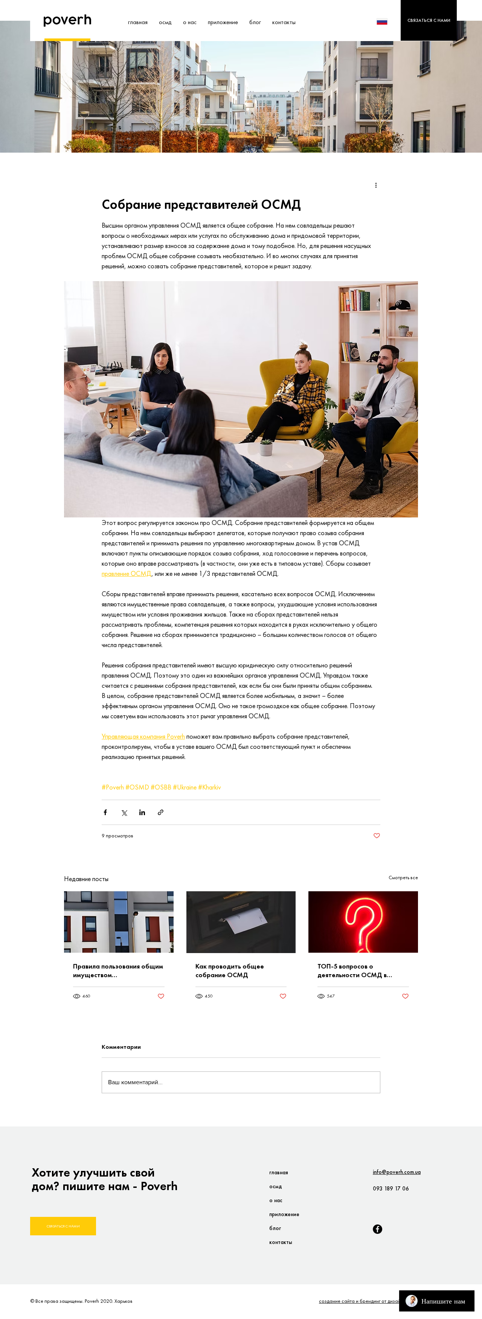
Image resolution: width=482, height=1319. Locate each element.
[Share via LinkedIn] (142, 812)
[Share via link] (160, 812)
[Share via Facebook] (105, 812)
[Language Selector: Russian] (386, 21)
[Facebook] (377, 1229)
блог (275, 1228)
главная (278, 1172)
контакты (280, 1242)
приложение (284, 1214)
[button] (429, 20)
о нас (275, 1200)
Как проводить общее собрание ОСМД (229, 970)
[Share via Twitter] (123, 812)
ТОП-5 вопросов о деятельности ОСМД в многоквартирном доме (353, 970)
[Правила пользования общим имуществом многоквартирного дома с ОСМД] (119, 922)
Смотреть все (403, 877)
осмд (275, 1186)
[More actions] (375, 185)
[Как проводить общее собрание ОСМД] (241, 922)
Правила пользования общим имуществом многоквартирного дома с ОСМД (118, 970)
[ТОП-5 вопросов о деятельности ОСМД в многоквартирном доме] (363, 922)
